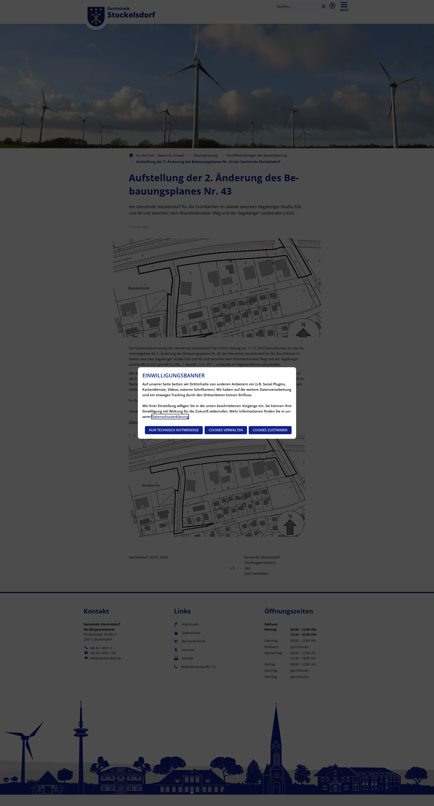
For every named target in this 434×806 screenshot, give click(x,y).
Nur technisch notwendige (174, 430)
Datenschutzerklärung (170, 416)
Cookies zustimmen (270, 430)
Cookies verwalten (226, 430)
